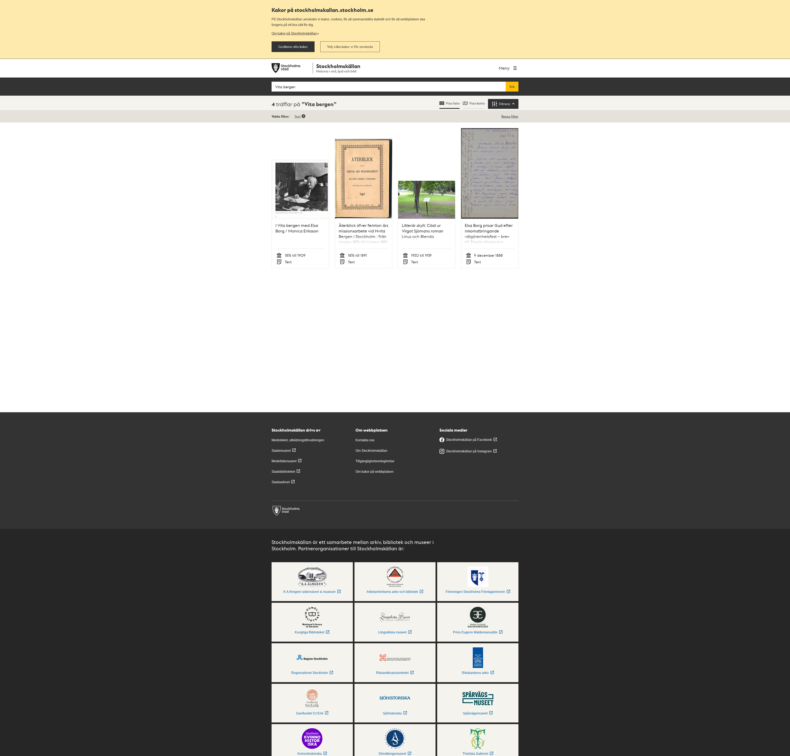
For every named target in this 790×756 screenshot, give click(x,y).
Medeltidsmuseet (284, 461)
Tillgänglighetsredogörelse (375, 461)
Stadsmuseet (281, 450)
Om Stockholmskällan (371, 450)
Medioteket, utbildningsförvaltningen (298, 440)
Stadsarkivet (281, 482)
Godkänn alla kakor (293, 47)
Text (297, 116)
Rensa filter (509, 116)
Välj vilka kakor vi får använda (350, 47)
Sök (512, 87)
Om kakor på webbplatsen (375, 471)
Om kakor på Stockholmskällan (294, 33)
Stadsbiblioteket (283, 471)
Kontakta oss (365, 440)
